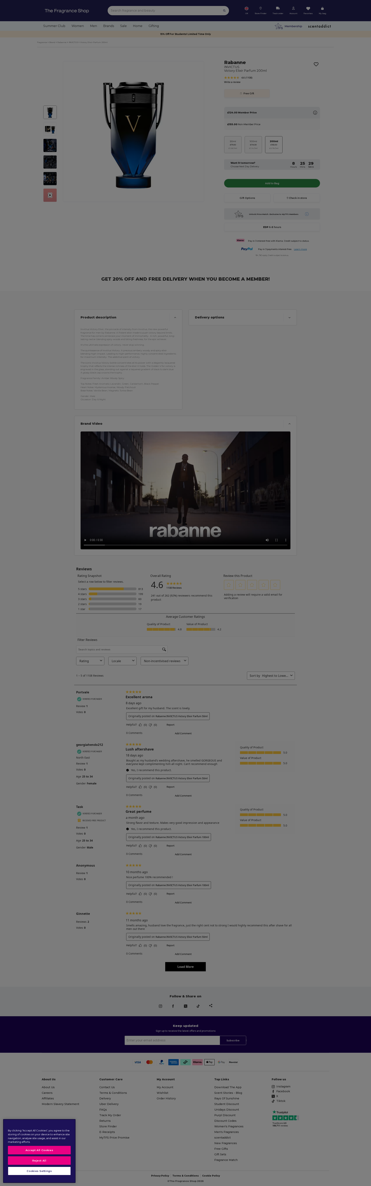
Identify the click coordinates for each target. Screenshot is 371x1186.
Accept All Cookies (39, 1150)
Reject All (39, 1160)
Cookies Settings (39, 1170)
